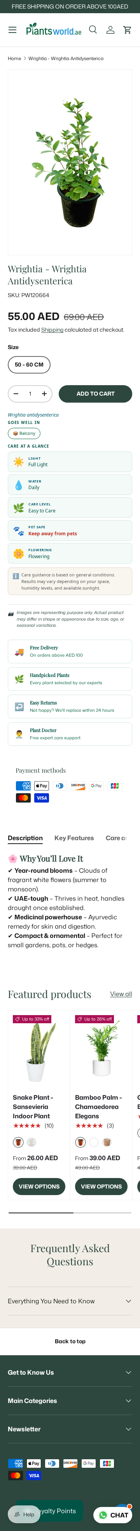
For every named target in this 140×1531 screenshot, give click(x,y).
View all (121, 994)
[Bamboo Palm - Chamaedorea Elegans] (101, 1050)
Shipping (52, 330)
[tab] (25, 838)
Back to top (70, 1341)
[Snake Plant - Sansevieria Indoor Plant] (39, 1050)
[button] (127, 29)
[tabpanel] (70, 901)
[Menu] (12, 29)
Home (14, 58)
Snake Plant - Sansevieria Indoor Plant (33, 1106)
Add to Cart (96, 394)
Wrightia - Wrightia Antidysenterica (65, 58)
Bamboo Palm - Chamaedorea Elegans (98, 1106)
